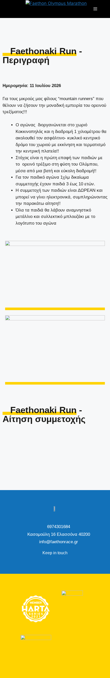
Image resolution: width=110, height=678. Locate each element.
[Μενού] (95, 9)
